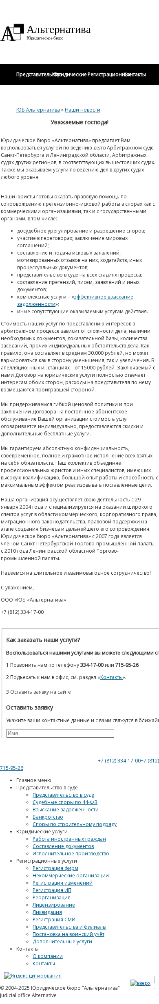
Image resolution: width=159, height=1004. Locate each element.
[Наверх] (140, 983)
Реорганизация (52, 897)
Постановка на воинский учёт (68, 934)
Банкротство (48, 816)
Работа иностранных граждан (69, 838)
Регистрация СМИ (54, 919)
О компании (48, 956)
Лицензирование (54, 904)
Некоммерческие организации (71, 875)
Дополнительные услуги (62, 941)
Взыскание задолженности (66, 809)
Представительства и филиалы (69, 926)
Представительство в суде (63, 794)
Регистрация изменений (63, 882)
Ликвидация (47, 912)
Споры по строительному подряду (75, 824)
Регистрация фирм (55, 868)
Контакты (44, 963)
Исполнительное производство (71, 853)
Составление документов (63, 846)
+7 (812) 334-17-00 (119, 760)
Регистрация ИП (52, 890)
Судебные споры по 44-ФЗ (65, 802)
